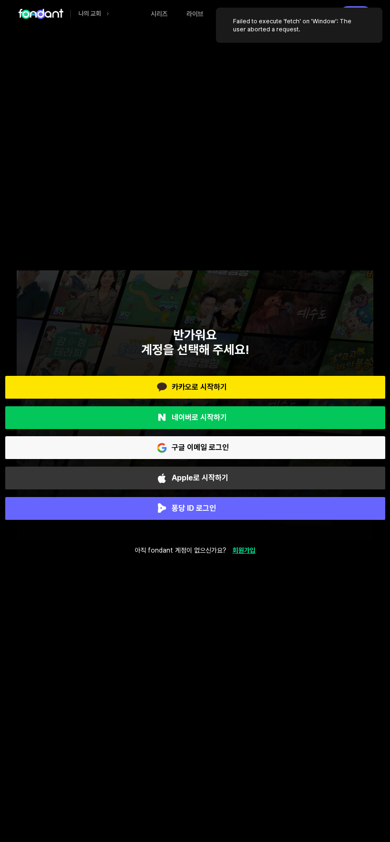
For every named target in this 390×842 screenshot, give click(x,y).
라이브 (195, 14)
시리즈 (159, 14)
